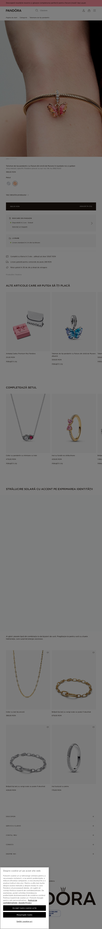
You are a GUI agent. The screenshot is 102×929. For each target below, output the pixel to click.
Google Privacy (25, 903)
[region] (24, 898)
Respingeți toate (24, 915)
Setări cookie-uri (24, 921)
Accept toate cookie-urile (24, 908)
